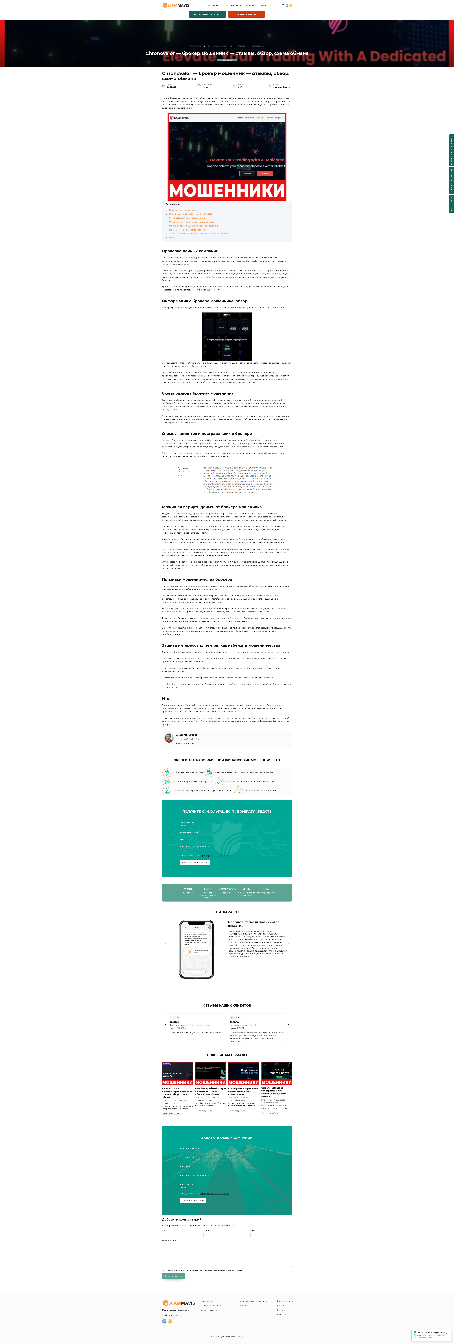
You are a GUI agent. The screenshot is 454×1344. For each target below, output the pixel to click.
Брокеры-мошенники (227, 60)
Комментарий (169, 1240)
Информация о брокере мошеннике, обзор (190, 214)
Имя (165, 1230)
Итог (171, 238)
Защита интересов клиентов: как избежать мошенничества (198, 234)
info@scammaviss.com (172, 1315)
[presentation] (166, 943)
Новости (249, 5)
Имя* (182, 839)
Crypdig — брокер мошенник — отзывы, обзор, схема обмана (243, 1091)
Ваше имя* (185, 1167)
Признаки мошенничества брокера (187, 230)
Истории (262, 5)
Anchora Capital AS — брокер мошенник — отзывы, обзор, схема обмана (177, 1092)
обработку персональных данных (214, 856)
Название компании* (190, 1149)
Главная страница (198, 46)
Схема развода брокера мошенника (187, 218)
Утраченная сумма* (189, 832)
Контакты (281, 1314)
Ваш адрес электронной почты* (195, 846)
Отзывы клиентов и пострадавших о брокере (191, 222)
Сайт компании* (188, 1158)
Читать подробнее (170, 1114)
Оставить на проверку (207, 14)
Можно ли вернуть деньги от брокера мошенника (194, 226)
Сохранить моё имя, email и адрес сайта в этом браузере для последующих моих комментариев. (204, 1270)
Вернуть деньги (246, 14)
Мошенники (213, 5)
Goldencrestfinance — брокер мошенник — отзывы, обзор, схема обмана (273, 1092)
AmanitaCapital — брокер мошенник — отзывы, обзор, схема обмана (210, 1091)
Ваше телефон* (187, 824)
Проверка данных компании (183, 210)
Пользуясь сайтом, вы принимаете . (430, 1335)
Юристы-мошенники (210, 1310)
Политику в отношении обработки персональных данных (429, 1336)
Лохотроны (244, 1305)
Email (209, 1230)
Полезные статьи (233, 5)
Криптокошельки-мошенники (253, 1301)
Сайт (252, 1230)
